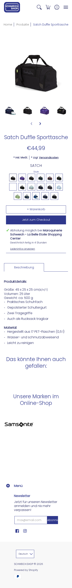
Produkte (22, 25)
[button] (39, 7)
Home (8, 25)
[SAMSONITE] (19, 425)
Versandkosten (49, 157)
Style (36, 171)
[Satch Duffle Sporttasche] (10, 109)
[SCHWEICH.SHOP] (12, 7)
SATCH (36, 165)
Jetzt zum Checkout (36, 220)
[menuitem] (39, 7)
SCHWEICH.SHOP (23, 564)
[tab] (24, 267)
